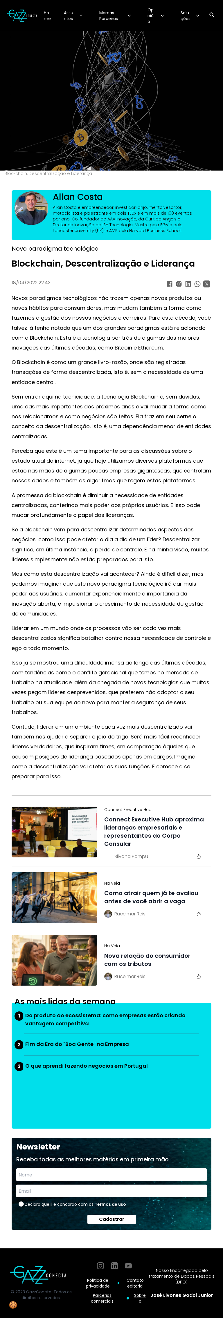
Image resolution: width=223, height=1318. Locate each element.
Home (47, 15)
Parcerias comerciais (102, 1298)
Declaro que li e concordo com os (75, 1204)
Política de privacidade (98, 1283)
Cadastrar (111, 1219)
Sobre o (140, 1298)
